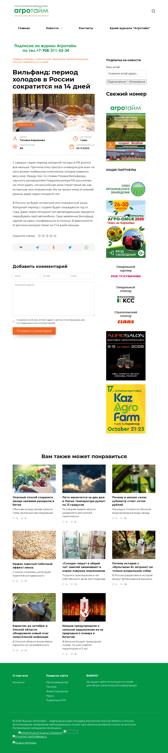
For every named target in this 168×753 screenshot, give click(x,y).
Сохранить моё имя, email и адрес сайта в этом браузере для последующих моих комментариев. (50, 321)
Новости (52, 28)
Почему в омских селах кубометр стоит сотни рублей (129, 501)
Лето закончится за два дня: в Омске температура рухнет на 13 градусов (83, 501)
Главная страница (23, 59)
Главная (24, 28)
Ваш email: (113, 67)
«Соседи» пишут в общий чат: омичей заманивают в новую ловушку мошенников (83, 567)
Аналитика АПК (56, 700)
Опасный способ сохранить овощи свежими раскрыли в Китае (33, 501)
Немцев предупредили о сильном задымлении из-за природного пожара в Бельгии (82, 631)
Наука (50, 695)
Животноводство (57, 691)
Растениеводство (57, 682)
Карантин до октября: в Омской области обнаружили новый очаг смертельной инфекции (31, 631)
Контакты (86, 28)
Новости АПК (43, 59)
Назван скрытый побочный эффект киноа (32, 565)
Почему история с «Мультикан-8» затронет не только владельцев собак (132, 567)
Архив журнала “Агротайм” (130, 28)
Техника (51, 686)
